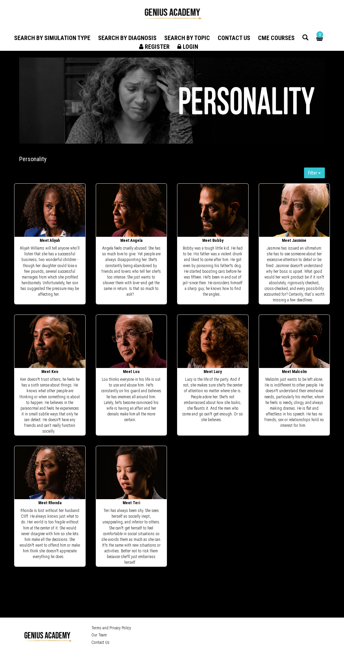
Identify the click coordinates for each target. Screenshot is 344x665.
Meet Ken (49, 371)
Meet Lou (131, 371)
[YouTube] (252, 629)
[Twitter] (242, 629)
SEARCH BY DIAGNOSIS (127, 37)
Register (156, 46)
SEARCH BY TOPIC (187, 37)
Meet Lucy (213, 371)
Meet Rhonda (49, 503)
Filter (313, 173)
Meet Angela (131, 240)
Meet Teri (131, 503)
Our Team (99, 635)
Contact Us (234, 37)
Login (189, 46)
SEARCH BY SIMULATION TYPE (52, 37)
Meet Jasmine (294, 240)
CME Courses (276, 37)
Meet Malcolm (294, 371)
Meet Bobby (212, 240)
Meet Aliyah (50, 240)
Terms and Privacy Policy (111, 628)
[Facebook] (232, 629)
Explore (50, 211)
